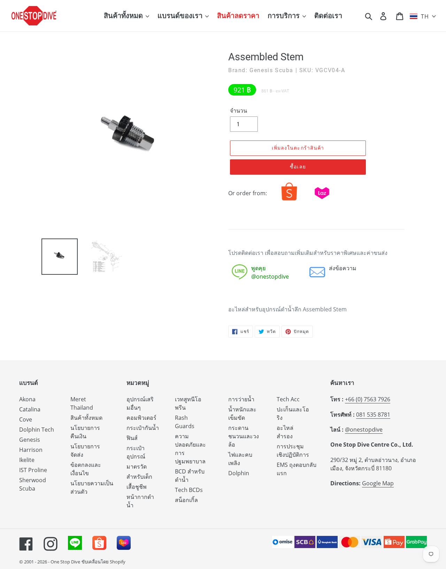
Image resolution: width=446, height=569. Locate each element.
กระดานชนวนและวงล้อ (243, 436)
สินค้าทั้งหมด (86, 418)
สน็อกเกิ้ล (186, 500)
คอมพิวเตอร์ (141, 418)
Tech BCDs (189, 490)
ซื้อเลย (298, 166)
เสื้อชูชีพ (136, 487)
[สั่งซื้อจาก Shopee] (289, 200)
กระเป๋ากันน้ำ (142, 428)
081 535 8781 (373, 414)
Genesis (29, 439)
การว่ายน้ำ (241, 399)
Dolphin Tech (36, 429)
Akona (27, 399)
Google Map (378, 483)
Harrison (31, 450)
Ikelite (26, 460)
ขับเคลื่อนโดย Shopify (103, 562)
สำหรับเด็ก (139, 476)
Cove (25, 419)
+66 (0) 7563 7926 (367, 399)
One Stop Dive (65, 562)
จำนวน (238, 110)
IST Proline (33, 470)
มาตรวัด (136, 466)
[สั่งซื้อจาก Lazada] (322, 200)
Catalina (29, 409)
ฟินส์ (132, 438)
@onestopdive (364, 429)
